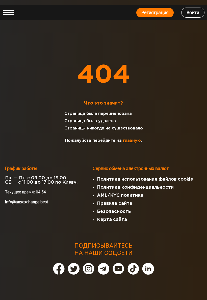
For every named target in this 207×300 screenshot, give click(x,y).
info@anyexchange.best (26, 201)
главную (132, 141)
